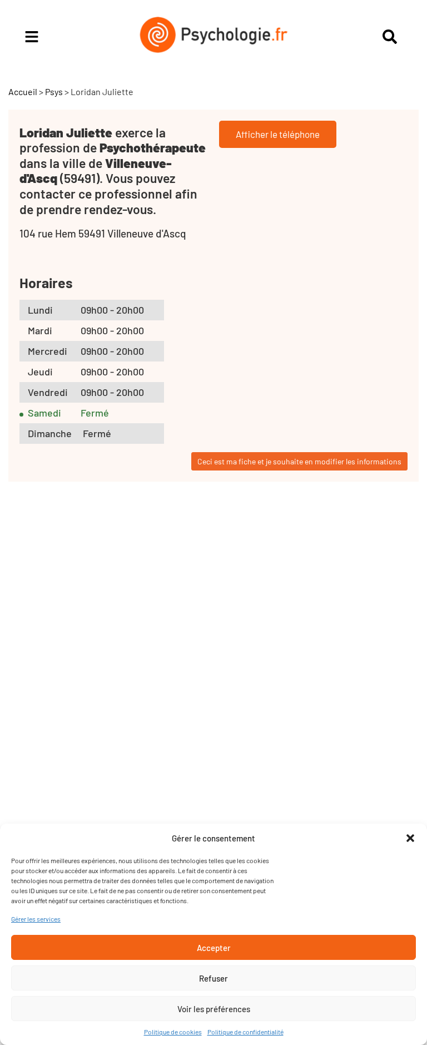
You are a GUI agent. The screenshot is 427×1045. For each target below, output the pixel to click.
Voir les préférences (213, 1009)
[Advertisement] (108, 687)
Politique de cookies (173, 1032)
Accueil (22, 91)
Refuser (213, 978)
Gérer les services (36, 919)
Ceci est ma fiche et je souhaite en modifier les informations (299, 461)
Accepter (214, 948)
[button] (410, 838)
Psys (54, 91)
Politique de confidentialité (245, 1032)
